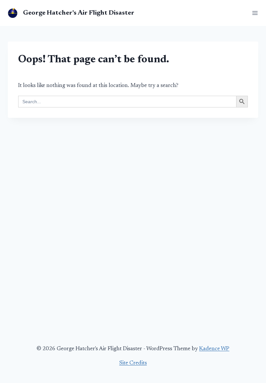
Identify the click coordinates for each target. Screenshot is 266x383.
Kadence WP (214, 349)
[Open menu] (253, 13)
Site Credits (133, 363)
